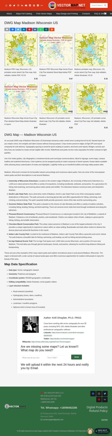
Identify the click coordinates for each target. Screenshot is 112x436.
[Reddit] (30, 5)
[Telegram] (38, 5)
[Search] (105, 5)
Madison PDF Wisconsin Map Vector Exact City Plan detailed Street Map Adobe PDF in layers (56, 72)
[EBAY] (42, 5)
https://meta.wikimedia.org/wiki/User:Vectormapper (50, 342)
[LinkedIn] (22, 5)
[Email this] (7, 29)
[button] (102, 431)
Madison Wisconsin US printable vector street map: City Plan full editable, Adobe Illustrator (55, 121)
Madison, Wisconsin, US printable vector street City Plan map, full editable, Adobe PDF (90, 121)
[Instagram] (18, 5)
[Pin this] (29, 29)
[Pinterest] (34, 5)
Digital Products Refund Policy (97, 409)
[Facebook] (10, 5)
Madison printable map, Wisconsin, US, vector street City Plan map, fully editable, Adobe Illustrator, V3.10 (90, 72)
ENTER (105, 420)
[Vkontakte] (105, 399)
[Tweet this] (18, 29)
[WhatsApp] (6, 5)
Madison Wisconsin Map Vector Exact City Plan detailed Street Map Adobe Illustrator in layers (20, 121)
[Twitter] (14, 5)
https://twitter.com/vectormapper (62, 339)
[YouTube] (26, 5)
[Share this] (12, 29)
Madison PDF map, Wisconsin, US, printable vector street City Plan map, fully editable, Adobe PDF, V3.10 (20, 72)
